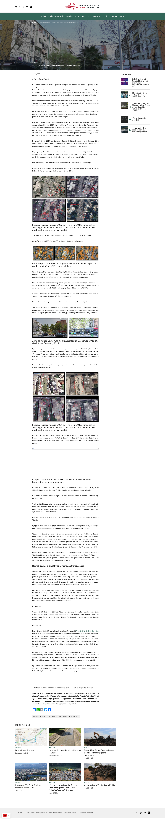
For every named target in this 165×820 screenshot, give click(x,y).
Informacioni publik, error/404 (139, 119)
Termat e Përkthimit (55, 812)
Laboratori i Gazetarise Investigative (64, 716)
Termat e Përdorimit (86, 812)
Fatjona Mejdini (39, 716)
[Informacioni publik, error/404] (124, 119)
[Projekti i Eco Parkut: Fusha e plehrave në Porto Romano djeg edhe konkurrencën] (100, 737)
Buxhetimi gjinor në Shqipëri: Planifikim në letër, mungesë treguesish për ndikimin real (140, 83)
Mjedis (35, 62)
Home (34, 22)
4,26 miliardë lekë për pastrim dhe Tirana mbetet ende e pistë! (139, 95)
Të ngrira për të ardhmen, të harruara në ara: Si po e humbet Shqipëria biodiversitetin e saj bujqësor (141, 107)
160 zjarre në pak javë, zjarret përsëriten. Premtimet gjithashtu (140, 130)
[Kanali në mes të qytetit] (31, 737)
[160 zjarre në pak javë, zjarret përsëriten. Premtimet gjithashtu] (124, 129)
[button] (148, 6)
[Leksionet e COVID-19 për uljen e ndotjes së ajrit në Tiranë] (31, 772)
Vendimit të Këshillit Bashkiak (87, 631)
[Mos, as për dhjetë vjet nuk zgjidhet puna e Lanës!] (65, 737)
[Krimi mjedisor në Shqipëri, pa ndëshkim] (100, 772)
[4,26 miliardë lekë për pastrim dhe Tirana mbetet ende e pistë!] (124, 94)
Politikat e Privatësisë (71, 812)
